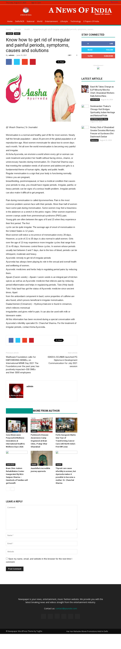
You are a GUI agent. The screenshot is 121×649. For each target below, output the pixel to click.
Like (111, 43)
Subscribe (108, 56)
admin (11, 55)
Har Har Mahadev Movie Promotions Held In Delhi (87, 631)
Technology (76, 21)
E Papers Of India (91, 21)
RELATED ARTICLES (18, 410)
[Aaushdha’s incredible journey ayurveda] (41, 458)
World (39, 21)
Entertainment (51, 21)
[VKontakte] (113, 3)
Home (10, 21)
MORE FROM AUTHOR (46, 410)
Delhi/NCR (19, 21)
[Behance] (95, 3)
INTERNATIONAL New (99, 119)
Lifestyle (64, 21)
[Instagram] (102, 3)
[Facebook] (98, 3)
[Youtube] (28, 392)
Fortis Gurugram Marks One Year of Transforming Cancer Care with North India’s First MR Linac (66, 441)
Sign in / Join (36, 2)
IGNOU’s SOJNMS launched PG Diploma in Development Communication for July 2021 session (62, 362)
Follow (109, 50)
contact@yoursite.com (66, 608)
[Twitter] (106, 3)
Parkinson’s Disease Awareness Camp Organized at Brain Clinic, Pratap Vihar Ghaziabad (39, 441)
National (30, 21)
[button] (111, 21)
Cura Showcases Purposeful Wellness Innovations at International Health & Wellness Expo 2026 (15, 441)
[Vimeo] (109, 3)
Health (17, 33)
